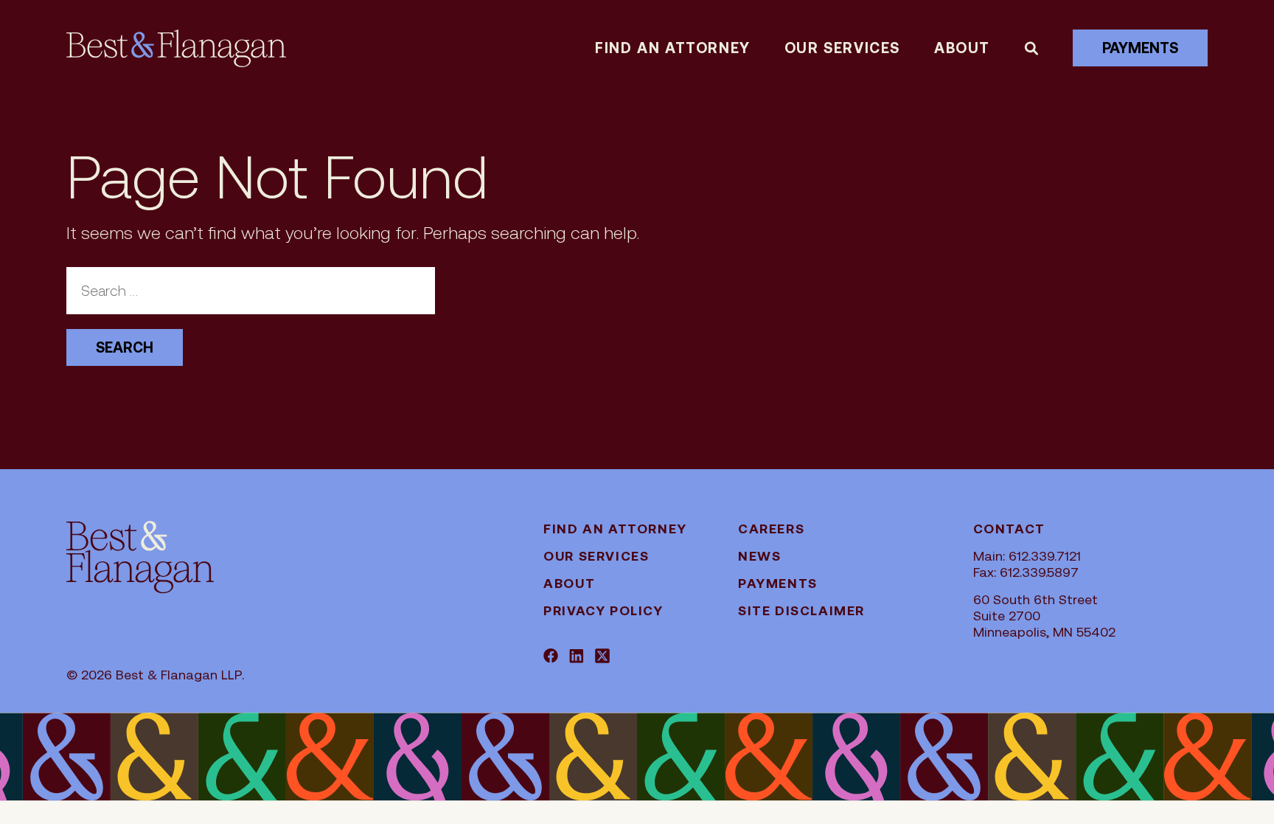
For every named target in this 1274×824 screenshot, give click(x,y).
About (962, 48)
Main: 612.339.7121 (1027, 556)
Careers (771, 528)
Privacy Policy (603, 610)
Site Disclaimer (801, 610)
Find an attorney (673, 48)
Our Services (842, 48)
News (759, 556)
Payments (1140, 48)
